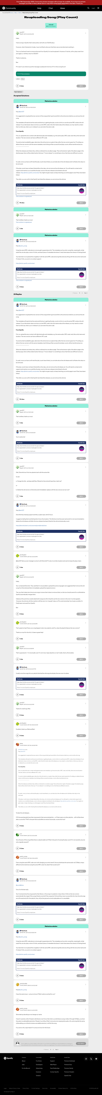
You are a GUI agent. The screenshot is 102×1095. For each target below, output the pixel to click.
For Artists (39, 1061)
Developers (39, 1064)
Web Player (53, 1064)
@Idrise (21, 885)
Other (19, 12)
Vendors (38, 1075)
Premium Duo (68, 1064)
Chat (51, 8)
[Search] (88, 8)
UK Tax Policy (73, 1088)
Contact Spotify (54, 1072)
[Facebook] (96, 1059)
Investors (38, 1072)
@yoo (17, 885)
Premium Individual (69, 1061)
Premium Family (68, 1068)
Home (11, 12)
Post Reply (81, 1043)
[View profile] (17, 33)
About (23, 1061)
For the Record (26, 1068)
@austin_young (22, 246)
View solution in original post (24, 196)
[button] (85, 33)
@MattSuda (21, 749)
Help (39, 8)
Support (52, 1061)
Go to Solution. (26, 74)
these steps (61, 3)
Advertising (39, 1068)
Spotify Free (67, 1075)
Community (11, 8)
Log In (93, 8)
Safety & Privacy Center (14, 1088)
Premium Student (69, 1072)
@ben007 (21, 111)
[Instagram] (86, 1059)
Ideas (62, 8)
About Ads (44, 1088)
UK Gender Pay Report (9, 1091)
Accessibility (53, 1088)
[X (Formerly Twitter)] (91, 1059)
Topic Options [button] (18, 92)
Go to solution (52, 26)
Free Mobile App (54, 1068)
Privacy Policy (26, 1088)
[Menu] (98, 8)
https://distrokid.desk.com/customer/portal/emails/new (31, 525)
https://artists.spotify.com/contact (30, 173)
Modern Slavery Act (63, 1088)
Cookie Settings (35, 1088)
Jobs (23, 1064)
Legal (5, 1088)
